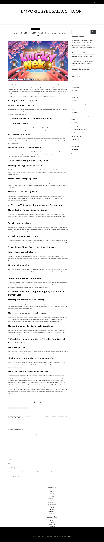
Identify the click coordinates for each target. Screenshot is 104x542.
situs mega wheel (76, 143)
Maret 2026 (52, 496)
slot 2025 (74, 80)
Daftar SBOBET (75, 146)
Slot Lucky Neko (12, 84)
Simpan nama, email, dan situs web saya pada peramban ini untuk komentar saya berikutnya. (32, 471)
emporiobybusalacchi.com (52, 11)
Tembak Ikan (49, 2)
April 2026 (52, 495)
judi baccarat (75, 153)
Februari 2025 (52, 511)
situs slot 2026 (75, 112)
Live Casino (74, 122)
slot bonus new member (77, 83)
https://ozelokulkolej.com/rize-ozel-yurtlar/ (82, 116)
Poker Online (21, 2)
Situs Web (10, 467)
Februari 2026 (52, 498)
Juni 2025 (52, 507)
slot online (74, 109)
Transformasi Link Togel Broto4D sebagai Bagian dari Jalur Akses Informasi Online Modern (82, 63)
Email (10, 463)
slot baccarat (75, 149)
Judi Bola (30, 2)
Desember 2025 (52, 502)
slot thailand (74, 90)
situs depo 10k (75, 97)
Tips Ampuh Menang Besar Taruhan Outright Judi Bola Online (20, 417)
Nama (10, 459)
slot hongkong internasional (78, 129)
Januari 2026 (52, 500)
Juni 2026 (52, 491)
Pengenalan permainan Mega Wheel (56, 416)
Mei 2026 (52, 493)
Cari (73, 29)
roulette (73, 119)
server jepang (75, 126)
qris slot (73, 94)
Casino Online (39, 2)
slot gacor (12, 408)
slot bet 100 (74, 100)
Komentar (11, 438)
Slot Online (12, 2)
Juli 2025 (52, 506)
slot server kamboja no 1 (77, 136)
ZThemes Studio (66, 536)
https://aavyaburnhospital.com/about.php (81, 132)
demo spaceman (75, 139)
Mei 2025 (52, 509)
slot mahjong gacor (76, 87)
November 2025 (52, 504)
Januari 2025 (52, 513)
